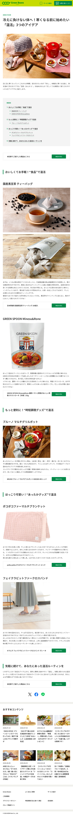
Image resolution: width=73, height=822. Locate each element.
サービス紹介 (52, 792)
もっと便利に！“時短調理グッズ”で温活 (22, 119)
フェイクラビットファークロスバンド (23, 135)
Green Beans (7, 792)
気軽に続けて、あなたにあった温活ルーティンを (25, 141)
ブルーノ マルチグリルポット (20, 123)
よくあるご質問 (30, 792)
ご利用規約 (6, 796)
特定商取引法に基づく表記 (33, 801)
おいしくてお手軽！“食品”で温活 (20, 107)
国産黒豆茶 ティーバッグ (19, 111)
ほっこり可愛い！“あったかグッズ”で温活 (23, 129)
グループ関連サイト (9, 805)
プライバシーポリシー (9, 801)
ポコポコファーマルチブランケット (22, 132)
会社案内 (50, 801)
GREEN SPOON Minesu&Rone (21, 114)
